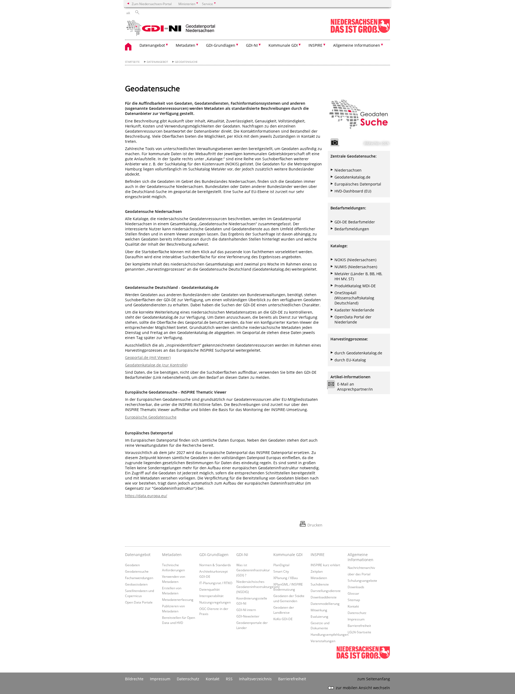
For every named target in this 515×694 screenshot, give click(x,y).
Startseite (132, 62)
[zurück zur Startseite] (172, 28)
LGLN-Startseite (359, 632)
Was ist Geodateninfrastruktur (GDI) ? (253, 570)
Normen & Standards (215, 565)
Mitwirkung (319, 610)
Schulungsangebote (362, 580)
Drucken (314, 525)
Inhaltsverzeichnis (255, 678)
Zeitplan (317, 571)
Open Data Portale (139, 602)
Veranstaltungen (323, 641)
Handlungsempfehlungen (329, 634)
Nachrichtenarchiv (361, 567)
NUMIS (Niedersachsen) (355, 266)
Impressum (356, 619)
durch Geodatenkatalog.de (358, 352)
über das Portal (359, 574)
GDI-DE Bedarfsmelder (354, 221)
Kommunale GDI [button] (283, 45)
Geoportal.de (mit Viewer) (148, 357)
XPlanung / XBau (285, 578)
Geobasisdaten (136, 584)
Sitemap (354, 600)
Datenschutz (357, 613)
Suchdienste (320, 584)
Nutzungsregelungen (215, 602)
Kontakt (353, 606)
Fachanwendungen (139, 578)
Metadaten (172, 554)
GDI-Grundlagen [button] (220, 45)
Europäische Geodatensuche (150, 417)
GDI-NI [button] (252, 45)
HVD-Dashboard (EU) (352, 191)
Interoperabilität (211, 596)
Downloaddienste (324, 597)
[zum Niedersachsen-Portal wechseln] (360, 31)
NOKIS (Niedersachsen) (355, 259)
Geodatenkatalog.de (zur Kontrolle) (156, 365)
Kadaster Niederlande (354, 310)
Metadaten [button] (185, 45)
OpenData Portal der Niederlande (352, 319)
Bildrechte (134, 678)
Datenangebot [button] (152, 45)
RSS (229, 678)
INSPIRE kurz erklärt (325, 565)
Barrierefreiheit (359, 625)
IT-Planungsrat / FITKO (215, 583)
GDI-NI (242, 554)
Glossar (353, 593)
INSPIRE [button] (315, 45)
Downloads (356, 587)
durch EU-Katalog (350, 359)
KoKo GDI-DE (283, 619)
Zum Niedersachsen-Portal (152, 4)
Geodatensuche (186, 62)
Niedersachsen (348, 170)
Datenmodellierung (325, 603)
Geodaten (132, 565)
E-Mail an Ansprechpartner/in (355, 386)
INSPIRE (318, 554)
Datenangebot (157, 62)
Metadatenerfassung (177, 599)
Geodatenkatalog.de (352, 177)
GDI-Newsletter (247, 616)
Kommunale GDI (288, 554)
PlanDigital (281, 565)
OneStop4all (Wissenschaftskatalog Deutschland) (354, 298)
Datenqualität (209, 589)
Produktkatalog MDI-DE (355, 285)
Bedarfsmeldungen (351, 228)
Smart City (281, 571)
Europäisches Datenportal (357, 184)
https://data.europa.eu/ (146, 495)
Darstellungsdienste (326, 590)
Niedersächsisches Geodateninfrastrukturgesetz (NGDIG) (258, 586)
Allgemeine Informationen (360, 557)
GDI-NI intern (246, 610)
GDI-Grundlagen (214, 554)
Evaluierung (319, 616)
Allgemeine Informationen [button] (356, 45)
